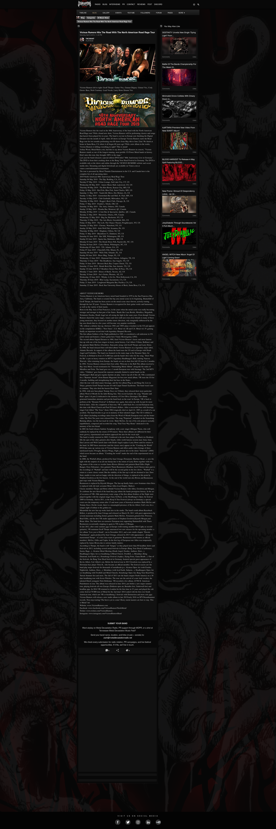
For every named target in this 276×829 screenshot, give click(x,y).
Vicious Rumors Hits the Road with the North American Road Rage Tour (104, 21)
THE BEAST (90, 38)
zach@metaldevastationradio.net (117, 637)
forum (159, 13)
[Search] (198, 4)
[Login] (194, 4)
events (118, 13)
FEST (149, 4)
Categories (91, 18)
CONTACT (131, 4)
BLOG (105, 4)
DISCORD (158, 4)
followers (145, 13)
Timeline (82, 13)
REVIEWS (141, 4)
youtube (131, 13)
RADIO (97, 4)
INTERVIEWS (114, 4)
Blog (82, 18)
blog (95, 13)
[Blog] (79, 26)
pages (170, 13)
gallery (106, 13)
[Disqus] (117, 685)
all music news (103, 18)
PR (123, 4)
